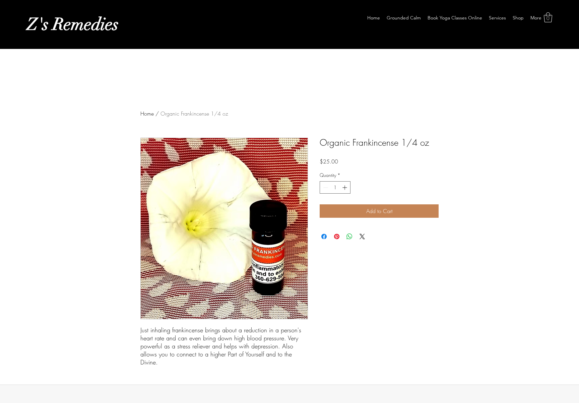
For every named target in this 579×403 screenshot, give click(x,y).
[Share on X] (362, 236)
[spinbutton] (335, 187)
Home (147, 113)
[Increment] (345, 187)
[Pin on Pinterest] (337, 236)
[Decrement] (325, 187)
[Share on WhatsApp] (349, 236)
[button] (548, 17)
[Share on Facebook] (324, 236)
